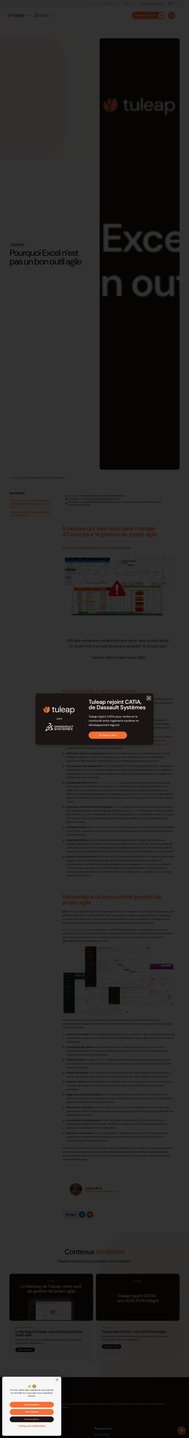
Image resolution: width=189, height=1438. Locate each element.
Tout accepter (32, 1404)
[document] (94, 719)
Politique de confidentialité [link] (31, 1426)
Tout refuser (31, 1411)
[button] (149, 698)
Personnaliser (32, 1419)
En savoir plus (107, 735)
